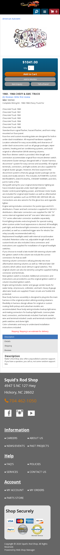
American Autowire (11, 18)
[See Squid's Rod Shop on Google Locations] (42, 414)
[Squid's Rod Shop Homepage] (30, 4)
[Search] (35, 11)
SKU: (5, 100)
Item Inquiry (17, 84)
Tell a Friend (43, 84)
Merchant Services (37, 535)
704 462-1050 (22, 401)
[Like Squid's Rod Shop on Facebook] (10, 414)
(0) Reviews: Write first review (16, 97)
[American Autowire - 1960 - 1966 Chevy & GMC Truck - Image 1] (30, 39)
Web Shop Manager (25, 550)
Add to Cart (30, 74)
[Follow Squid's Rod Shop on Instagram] (22, 414)
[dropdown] (44, 11)
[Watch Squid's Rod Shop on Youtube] (34, 414)
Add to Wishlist (30, 79)
